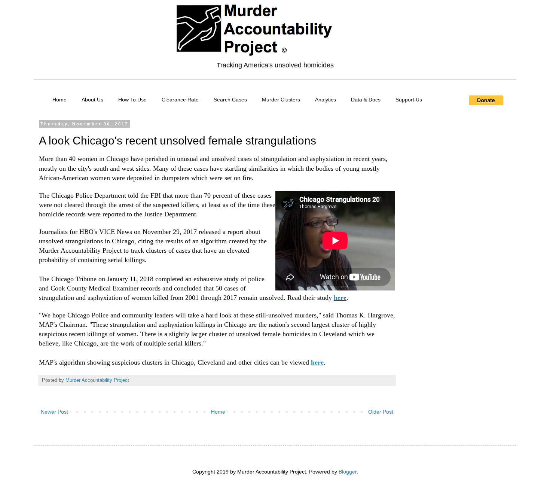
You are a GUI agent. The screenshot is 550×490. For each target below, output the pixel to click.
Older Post (380, 412)
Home (59, 100)
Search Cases (230, 100)
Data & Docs (366, 100)
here (340, 297)
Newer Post (54, 412)
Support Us (408, 100)
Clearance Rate (180, 100)
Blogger (348, 472)
